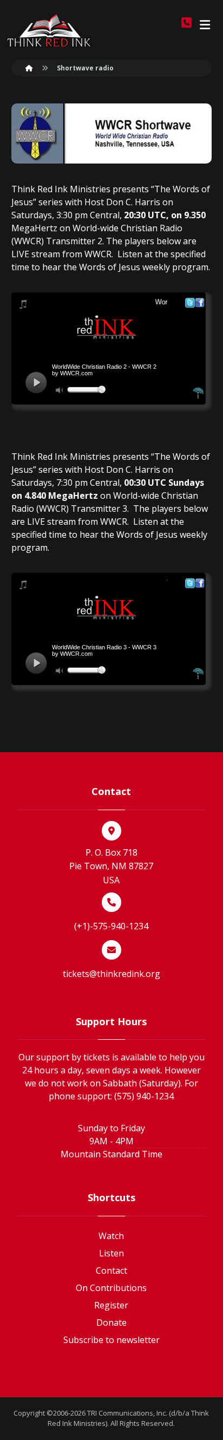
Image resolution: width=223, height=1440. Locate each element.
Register (111, 1305)
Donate (111, 1322)
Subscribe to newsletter (111, 1340)
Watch (111, 1236)
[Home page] (29, 68)
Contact (111, 1270)
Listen (111, 1253)
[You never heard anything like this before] (49, 30)
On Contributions (111, 1288)
